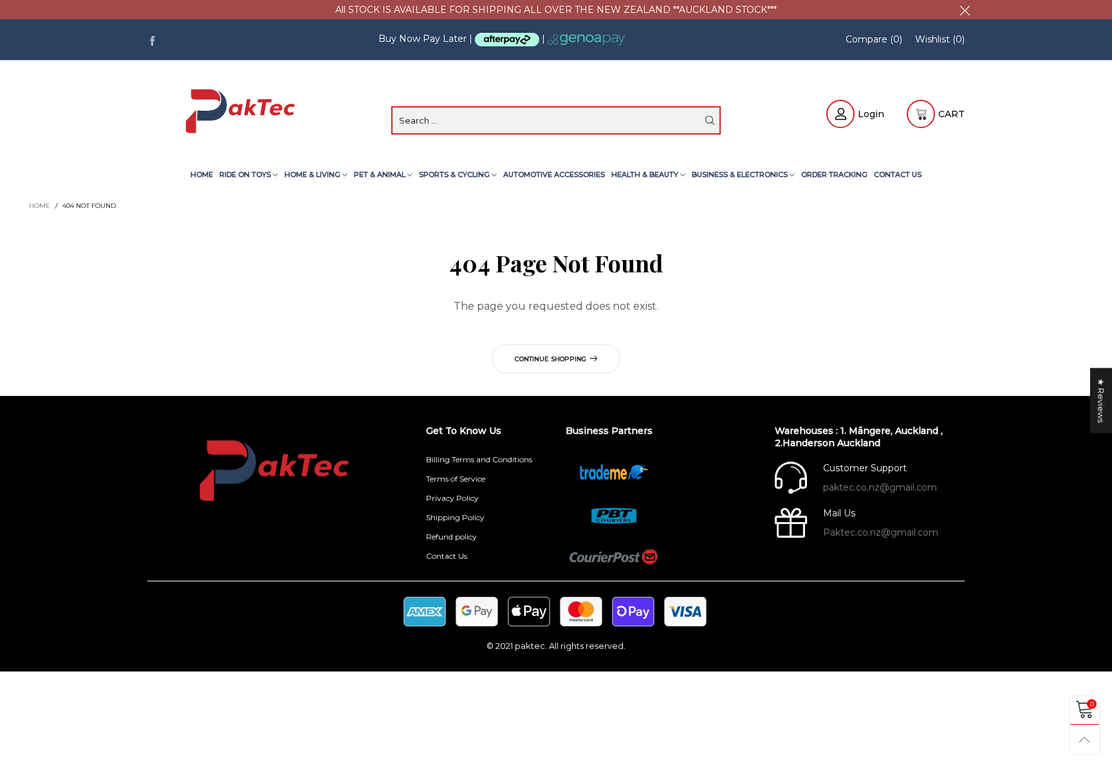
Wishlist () (940, 39)
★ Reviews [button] (1101, 401)
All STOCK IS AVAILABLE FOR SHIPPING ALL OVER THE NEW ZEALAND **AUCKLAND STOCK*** (556, 9)
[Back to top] (1084, 739)
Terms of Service (455, 478)
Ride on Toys (246, 174)
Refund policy (451, 536)
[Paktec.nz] (242, 112)
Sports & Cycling (455, 174)
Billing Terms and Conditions (479, 459)
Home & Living (313, 174)
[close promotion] (964, 9)
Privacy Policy (452, 498)
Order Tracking (834, 174)
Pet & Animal (380, 174)
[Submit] (709, 120)
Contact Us (898, 174)
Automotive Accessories (554, 174)
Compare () (874, 39)
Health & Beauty (645, 174)
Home (201, 174)
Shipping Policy (455, 517)
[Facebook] (152, 39)
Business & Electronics (741, 174)
